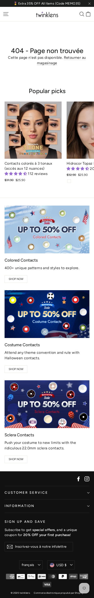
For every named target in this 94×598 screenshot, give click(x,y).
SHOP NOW (16, 279)
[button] (16, 174)
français (28, 565)
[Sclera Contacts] (47, 404)
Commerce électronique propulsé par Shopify (58, 592)
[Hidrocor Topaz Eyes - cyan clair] (69, 181)
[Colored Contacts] (47, 229)
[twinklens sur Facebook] (78, 478)
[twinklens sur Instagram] (86, 478)
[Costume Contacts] (47, 314)
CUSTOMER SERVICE (26, 493)
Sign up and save (25, 522)
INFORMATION (19, 506)
